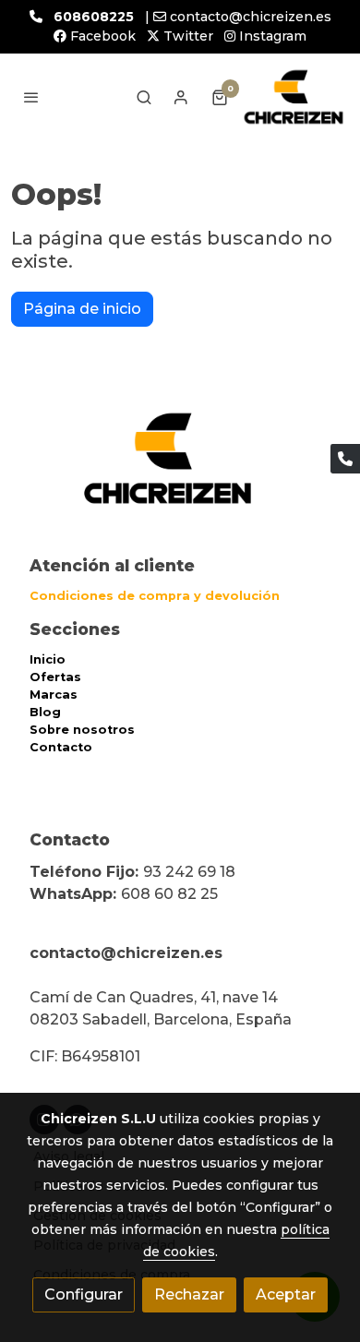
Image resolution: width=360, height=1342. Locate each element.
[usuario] (181, 97)
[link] (293, 97)
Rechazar (189, 1294)
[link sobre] (180, 469)
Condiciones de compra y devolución (155, 596)
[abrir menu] (31, 97)
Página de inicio (82, 309)
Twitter (186, 36)
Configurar (83, 1294)
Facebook (101, 36)
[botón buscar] (144, 97)
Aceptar (286, 1294)
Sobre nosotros (82, 730)
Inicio (48, 659)
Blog (45, 712)
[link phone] (345, 458)
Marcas (54, 694)
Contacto (61, 747)
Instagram (270, 36)
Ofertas (55, 677)
